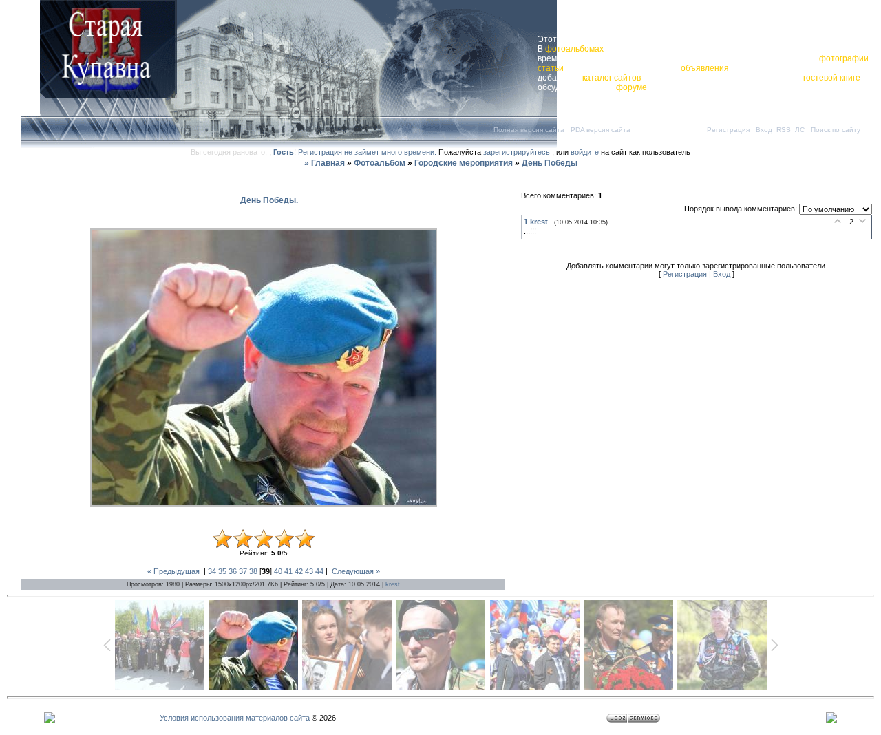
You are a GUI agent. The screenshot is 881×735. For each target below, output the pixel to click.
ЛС (800, 130)
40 (278, 571)
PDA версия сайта (600, 130)
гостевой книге (831, 78)
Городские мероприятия (463, 163)
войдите (585, 152)
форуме (631, 87)
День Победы (549, 163)
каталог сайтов (611, 78)
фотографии (844, 58)
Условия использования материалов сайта (235, 718)
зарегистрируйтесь (516, 152)
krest (392, 584)
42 (299, 571)
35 (222, 571)
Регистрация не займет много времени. (368, 152)
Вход (764, 130)
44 (319, 571)
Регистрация (728, 130)
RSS (783, 130)
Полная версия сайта (528, 130)
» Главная (324, 163)
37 (243, 571)
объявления (705, 68)
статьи (551, 68)
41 (288, 571)
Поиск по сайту (835, 130)
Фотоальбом (379, 163)
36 (233, 571)
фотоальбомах (574, 49)
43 (309, 571)
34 (212, 571)
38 (253, 571)
